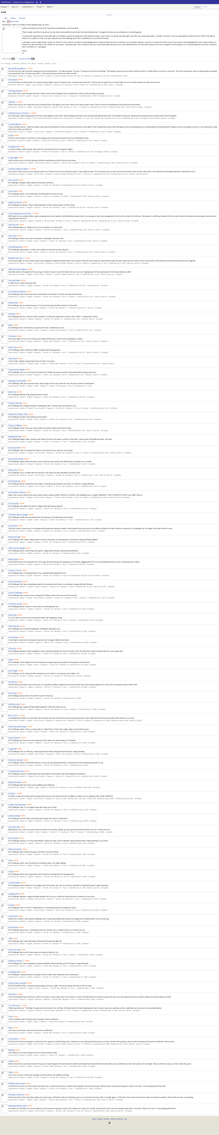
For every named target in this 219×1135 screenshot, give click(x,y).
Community (27, 7)
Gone (10, 860)
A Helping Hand (14, 972)
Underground (13, 894)
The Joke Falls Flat (15, 403)
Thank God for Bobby (16, 369)
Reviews (48, 63)
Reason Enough (14, 537)
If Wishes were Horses (16, 1083)
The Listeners (13, 637)
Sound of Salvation (15, 592)
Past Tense (12, 693)
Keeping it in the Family (17, 380)
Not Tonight (13, 670)
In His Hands (13, 1039)
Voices (10, 135)
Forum (39, 7)
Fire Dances (12, 682)
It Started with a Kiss (16, 771)
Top (125, 1119)
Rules (10, 325)
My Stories (8, 59)
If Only (10, 871)
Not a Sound (13, 180)
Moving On (12, 994)
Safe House (12, 358)
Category (8, 63)
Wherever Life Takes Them (18, 414)
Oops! (10, 659)
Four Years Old (14, 827)
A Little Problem (14, 882)
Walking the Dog (14, 436)
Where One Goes (14, 849)
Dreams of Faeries (15, 960)
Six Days (11, 793)
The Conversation (15, 581)
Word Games (13, 927)
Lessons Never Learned (17, 983)
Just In (14, 7)
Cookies (100, 1119)
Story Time (12, 235)
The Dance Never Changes (18, 514)
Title (29, 63)
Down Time (12, 347)
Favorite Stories (26, 59)
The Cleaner (12, 79)
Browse (4, 7)
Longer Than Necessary (17, 804)
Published (15, 63)
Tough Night (13, 157)
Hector (11, 1061)
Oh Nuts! (11, 314)
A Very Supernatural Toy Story (19, 213)
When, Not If (13, 470)
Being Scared (13, 559)
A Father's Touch (14, 570)
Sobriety (11, 102)
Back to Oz (12, 392)
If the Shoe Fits (14, 626)
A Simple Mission (14, 124)
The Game (12, 336)
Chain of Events (14, 737)
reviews (30, 68)
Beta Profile (14, 21)
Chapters (40, 63)
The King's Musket (15, 90)
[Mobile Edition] (37, 2)
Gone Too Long (14, 949)
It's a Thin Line (13, 1005)
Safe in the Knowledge (16, 548)
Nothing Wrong (14, 481)
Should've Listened (15, 760)
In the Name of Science (17, 291)
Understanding (14, 815)
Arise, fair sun (13, 224)
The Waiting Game (15, 247)
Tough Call (12, 749)
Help (94, 1119)
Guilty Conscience (15, 202)
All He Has (12, 648)
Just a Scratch (13, 838)
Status (54, 63)
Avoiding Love (13, 146)
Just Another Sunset (15, 459)
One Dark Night (14, 280)
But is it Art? (12, 715)
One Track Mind (14, 447)
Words (34, 63)
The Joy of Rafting (15, 425)
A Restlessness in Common (18, 113)
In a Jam (11, 905)
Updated (23, 63)
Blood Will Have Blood (16, 68)
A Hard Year (12, 916)
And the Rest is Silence (16, 492)
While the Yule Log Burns (17, 269)
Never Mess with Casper (17, 726)
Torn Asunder (13, 503)
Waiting (11, 1050)
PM (5, 18)
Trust (10, 1016)
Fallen (10, 1072)
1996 (10, 938)
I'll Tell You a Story (15, 604)
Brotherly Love (14, 704)
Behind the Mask (14, 782)
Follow (13, 18)
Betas (49, 7)
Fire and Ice (12, 525)
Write (10, 1027)
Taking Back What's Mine (17, 1105)
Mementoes (13, 302)
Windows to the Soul (16, 1094)
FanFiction (6, 2)
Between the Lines (15, 258)
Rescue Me (12, 615)
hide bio (109, 15)
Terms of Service (117, 1119)
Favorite (22, 18)
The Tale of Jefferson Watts (18, 169)
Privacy (106, 1119)
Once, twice (12, 191)
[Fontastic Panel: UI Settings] (40, 2)
